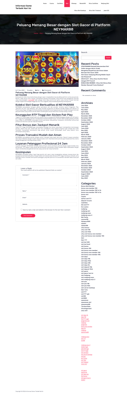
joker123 (106, 10)
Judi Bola (60, 3)
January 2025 (86, 139)
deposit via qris (86, 201)
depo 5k (83, 328)
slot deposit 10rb (87, 269)
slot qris (84, 281)
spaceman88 (85, 304)
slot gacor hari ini (87, 273)
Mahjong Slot (105, 3)
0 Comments (47, 90)
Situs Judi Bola (93, 3)
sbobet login (84, 347)
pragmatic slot (85, 321)
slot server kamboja (88, 288)
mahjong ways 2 (86, 215)
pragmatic (84, 324)
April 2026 (84, 112)
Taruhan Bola (85, 306)
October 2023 (86, 170)
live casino (84, 207)
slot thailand (84, 362)
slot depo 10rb (86, 261)
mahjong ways (86, 213)
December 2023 (86, 166)
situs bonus (85, 227)
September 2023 (87, 172)
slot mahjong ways (87, 277)
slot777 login (84, 351)
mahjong (84, 209)
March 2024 (85, 159)
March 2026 (85, 114)
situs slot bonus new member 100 (92, 236)
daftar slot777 (86, 198)
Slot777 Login (85, 319)
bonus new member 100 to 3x (91, 190)
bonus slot (84, 194)
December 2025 (86, 116)
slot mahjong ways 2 (88, 279)
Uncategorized (86, 308)
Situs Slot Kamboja (80, 10)
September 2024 (87, 147)
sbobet (83, 223)
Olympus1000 (85, 221)
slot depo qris (85, 374)
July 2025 (84, 126)
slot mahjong (85, 275)
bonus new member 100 (89, 188)
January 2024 (86, 163)
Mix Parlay (84, 217)
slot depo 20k (86, 263)
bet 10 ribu (84, 358)
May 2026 (84, 110)
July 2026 (84, 105)
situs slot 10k (85, 230)
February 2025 (86, 136)
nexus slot (84, 364)
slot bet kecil (85, 244)
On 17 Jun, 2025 (20, 90)
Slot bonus (84, 376)
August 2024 (85, 149)
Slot (67, 3)
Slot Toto (84, 290)
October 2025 (86, 120)
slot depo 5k (85, 265)
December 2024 (86, 141)
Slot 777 (84, 240)
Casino (52, 3)
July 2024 (84, 151)
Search (84, 52)
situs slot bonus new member (91, 234)
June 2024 (85, 153)
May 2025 (84, 130)
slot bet (83, 356)
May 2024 (84, 155)
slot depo (84, 257)
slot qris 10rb (85, 286)
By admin (30, 90)
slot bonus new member (89, 250)
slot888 (84, 298)
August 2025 (85, 124)
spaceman (84, 300)
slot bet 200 (85, 242)
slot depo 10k (85, 259)
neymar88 (31, 100)
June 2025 (84, 128)
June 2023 (84, 176)
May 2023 (84, 178)
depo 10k (83, 317)
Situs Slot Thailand (95, 10)
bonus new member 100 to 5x (91, 192)
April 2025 (84, 132)
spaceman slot (86, 302)
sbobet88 (84, 225)
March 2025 (85, 134)
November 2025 (86, 118)
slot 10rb (83, 360)
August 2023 (85, 174)
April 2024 (84, 157)
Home (45, 3)
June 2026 (85, 107)
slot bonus (84, 246)
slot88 (83, 296)
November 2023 (86, 168)
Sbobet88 (83, 3)
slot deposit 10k (86, 267)
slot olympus (84, 352)
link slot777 (85, 205)
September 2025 (87, 122)
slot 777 (83, 338)
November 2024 (86, 143)
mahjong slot (85, 211)
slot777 (83, 292)
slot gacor (84, 271)
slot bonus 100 (86, 248)
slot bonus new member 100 (90, 252)
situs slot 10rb (86, 232)
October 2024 (86, 145)
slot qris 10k (85, 283)
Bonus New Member (88, 186)
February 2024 (86, 161)
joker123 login (85, 349)
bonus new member (86, 326)
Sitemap (73, 3)
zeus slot (84, 310)
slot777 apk (85, 294)
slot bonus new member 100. (91, 254)
